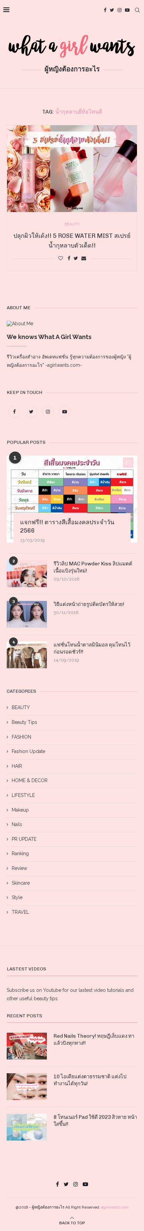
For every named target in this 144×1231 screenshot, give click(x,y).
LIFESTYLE (23, 795)
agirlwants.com (115, 1207)
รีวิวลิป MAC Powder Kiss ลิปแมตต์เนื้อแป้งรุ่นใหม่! (93, 567)
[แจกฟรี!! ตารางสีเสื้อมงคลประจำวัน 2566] (72, 499)
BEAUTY (21, 707)
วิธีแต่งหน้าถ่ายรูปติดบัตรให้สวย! (89, 604)
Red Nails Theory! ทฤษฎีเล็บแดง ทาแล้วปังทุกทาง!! (94, 1039)
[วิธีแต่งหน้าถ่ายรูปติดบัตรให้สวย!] (27, 614)
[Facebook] (105, 10)
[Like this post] (60, 258)
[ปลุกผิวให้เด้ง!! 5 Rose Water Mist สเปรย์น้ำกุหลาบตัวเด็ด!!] (72, 168)
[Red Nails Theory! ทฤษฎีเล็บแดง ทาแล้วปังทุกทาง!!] (27, 1046)
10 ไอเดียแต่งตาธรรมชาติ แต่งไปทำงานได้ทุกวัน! (90, 1080)
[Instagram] (120, 10)
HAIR (17, 766)
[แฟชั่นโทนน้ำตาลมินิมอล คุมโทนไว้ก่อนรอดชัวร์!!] (27, 654)
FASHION (21, 737)
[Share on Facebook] (69, 258)
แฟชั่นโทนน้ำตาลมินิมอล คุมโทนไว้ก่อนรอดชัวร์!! (92, 648)
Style (17, 897)
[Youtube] (127, 10)
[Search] (137, 10)
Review (19, 868)
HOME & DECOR (30, 780)
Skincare (21, 883)
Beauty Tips (24, 722)
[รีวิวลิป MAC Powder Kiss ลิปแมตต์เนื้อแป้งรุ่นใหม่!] (27, 573)
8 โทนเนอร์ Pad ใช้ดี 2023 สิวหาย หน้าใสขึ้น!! (95, 1120)
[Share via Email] (83, 258)
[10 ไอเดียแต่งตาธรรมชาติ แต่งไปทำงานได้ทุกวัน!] (27, 1086)
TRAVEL (20, 912)
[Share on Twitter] (76, 258)
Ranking (20, 853)
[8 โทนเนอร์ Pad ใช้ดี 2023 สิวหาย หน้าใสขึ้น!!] (27, 1127)
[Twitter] (112, 10)
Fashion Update (28, 751)
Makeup (20, 810)
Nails (17, 824)
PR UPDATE (24, 839)
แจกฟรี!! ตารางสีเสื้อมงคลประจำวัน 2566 (67, 526)
